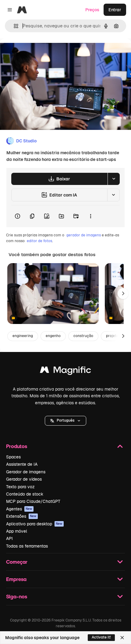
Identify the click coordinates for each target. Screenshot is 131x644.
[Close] (122, 637)
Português (65, 420)
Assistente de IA (21, 464)
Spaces (13, 457)
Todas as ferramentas (27, 546)
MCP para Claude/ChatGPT (33, 501)
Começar (16, 562)
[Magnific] (65, 371)
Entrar (114, 9)
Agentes (19, 509)
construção (83, 335)
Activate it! (101, 637)
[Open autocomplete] (13, 26)
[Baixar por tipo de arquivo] (114, 179)
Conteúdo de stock (24, 494)
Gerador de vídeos (24, 479)
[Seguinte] (123, 293)
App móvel (16, 531)
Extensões (21, 516)
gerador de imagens (83, 235)
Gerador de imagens (25, 472)
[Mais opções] (90, 216)
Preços (92, 9)
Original (39, 52)
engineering (22, 335)
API (9, 538)
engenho (53, 335)
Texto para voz (20, 486)
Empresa (16, 579)
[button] (65, 421)
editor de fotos (39, 240)
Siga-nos (16, 596)
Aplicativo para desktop (34, 524)
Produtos (16, 446)
